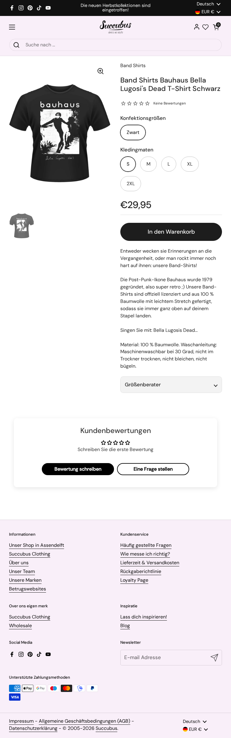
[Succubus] (115, 27)
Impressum (21, 721)
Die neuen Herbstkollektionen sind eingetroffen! (115, 7)
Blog (125, 625)
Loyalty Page (134, 580)
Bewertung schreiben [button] (77, 469)
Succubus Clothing (29, 554)
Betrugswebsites (27, 589)
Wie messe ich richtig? (145, 554)
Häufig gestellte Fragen (145, 545)
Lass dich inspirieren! (143, 617)
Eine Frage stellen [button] (153, 469)
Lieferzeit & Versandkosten (149, 562)
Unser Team (22, 571)
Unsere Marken (25, 580)
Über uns (19, 562)
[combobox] (115, 45)
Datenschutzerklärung (33, 728)
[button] (216, 27)
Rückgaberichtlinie (140, 571)
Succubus (106, 728)
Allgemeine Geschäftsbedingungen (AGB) (84, 721)
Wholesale (20, 625)
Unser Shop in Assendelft (36, 545)
